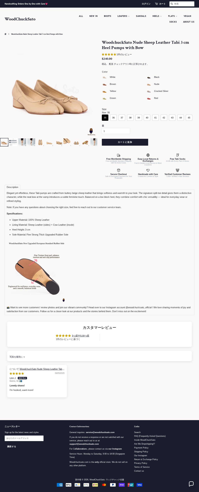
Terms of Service (142, 467)
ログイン (146, 3)
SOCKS (173, 21)
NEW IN (93, 16)
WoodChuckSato (20, 19)
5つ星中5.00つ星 (80, 335)
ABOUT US (188, 21)
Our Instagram (140, 455)
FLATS (172, 16)
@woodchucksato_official (139, 307)
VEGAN (187, 16)
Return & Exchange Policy (146, 459)
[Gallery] (48, 93)
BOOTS (107, 16)
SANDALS (141, 16)
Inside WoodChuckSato (144, 440)
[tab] (12, 187)
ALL (81, 16)
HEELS (156, 16)
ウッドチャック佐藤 (115, 479)
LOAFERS (123, 16)
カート (162, 3)
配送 (111, 64)
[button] (109, 54)
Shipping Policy (141, 451)
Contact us (139, 471)
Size (104, 109)
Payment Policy (141, 448)
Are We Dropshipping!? (144, 444)
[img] (17, 373)
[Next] (92, 88)
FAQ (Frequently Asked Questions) (150, 436)
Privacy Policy (140, 463)
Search (137, 432)
